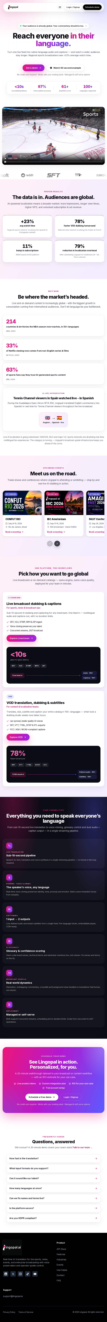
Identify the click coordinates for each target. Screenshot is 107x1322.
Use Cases (62, 1270)
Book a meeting (13, 532)
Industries (61, 1259)
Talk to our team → (82, 1147)
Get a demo (32, 68)
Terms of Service (25, 1312)
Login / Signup (73, 7)
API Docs (61, 1249)
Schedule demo (92, 7)
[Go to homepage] (12, 7)
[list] (53, 514)
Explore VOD (16, 737)
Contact (60, 1275)
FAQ (59, 1280)
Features (61, 1254)
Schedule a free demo (40, 1097)
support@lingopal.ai (13, 1296)
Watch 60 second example (67, 68)
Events (60, 1264)
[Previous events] (50, 543)
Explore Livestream (19, 638)
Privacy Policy (9, 1312)
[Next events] (57, 543)
